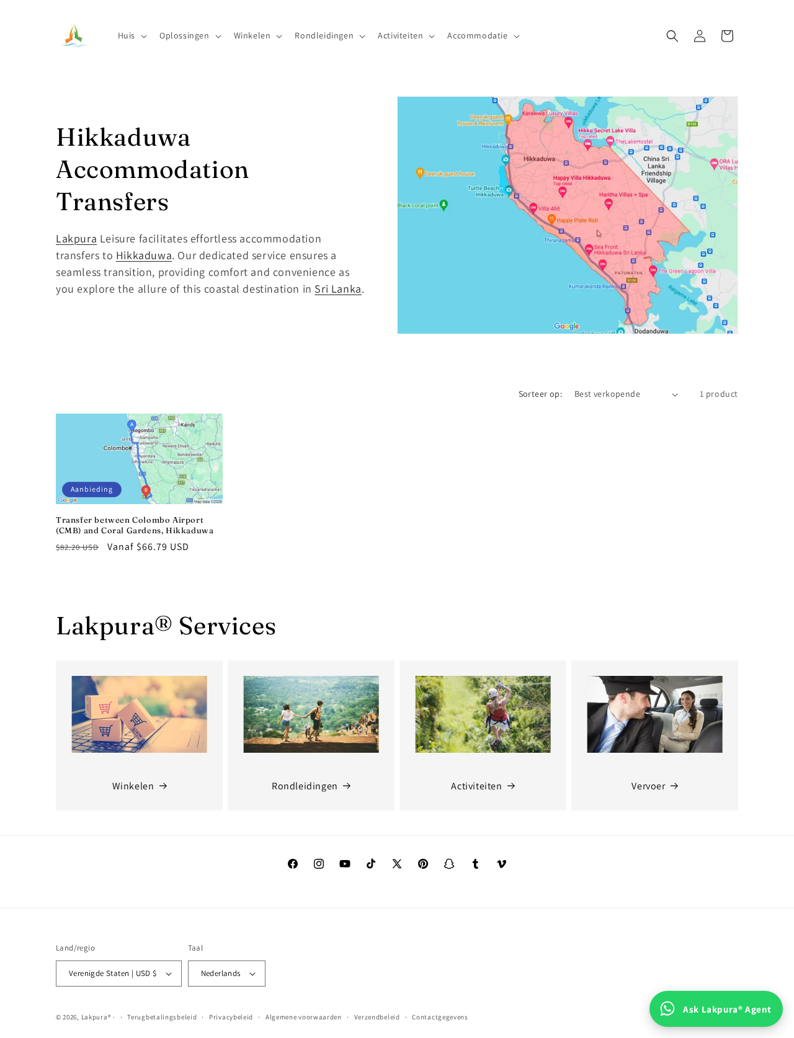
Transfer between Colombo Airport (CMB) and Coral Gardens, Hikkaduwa (134, 525)
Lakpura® (96, 1017)
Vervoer (648, 785)
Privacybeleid (231, 1017)
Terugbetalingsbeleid (162, 1017)
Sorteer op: (540, 393)
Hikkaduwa (144, 255)
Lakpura (76, 238)
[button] (131, 35)
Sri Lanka (337, 289)
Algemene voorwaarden (303, 1017)
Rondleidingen (305, 785)
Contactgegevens (440, 1017)
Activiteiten (476, 785)
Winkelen (133, 785)
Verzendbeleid (377, 1017)
